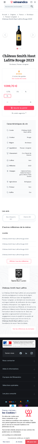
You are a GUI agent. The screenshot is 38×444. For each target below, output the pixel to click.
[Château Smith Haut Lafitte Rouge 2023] (19, 35)
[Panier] (31, 3)
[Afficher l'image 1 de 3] (17, 48)
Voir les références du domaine (23, 329)
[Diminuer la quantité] (7, 102)
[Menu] (4, 3)
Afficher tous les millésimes (19, 261)
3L (26, 92)
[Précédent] (5, 35)
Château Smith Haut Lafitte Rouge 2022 (15, 249)
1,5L (17, 92)
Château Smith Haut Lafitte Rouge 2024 (15, 255)
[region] (19, 37)
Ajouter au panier (20, 108)
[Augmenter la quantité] (30, 102)
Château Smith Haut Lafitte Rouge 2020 (15, 239)
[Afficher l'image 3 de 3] (20, 48)
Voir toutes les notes (19, 78)
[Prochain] (33, 35)
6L (7, 96)
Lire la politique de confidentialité (11, 435)
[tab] (11, 218)
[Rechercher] (32, 6)
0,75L (8, 92)
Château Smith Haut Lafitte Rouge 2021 (15, 244)
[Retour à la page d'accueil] (19, 2)
